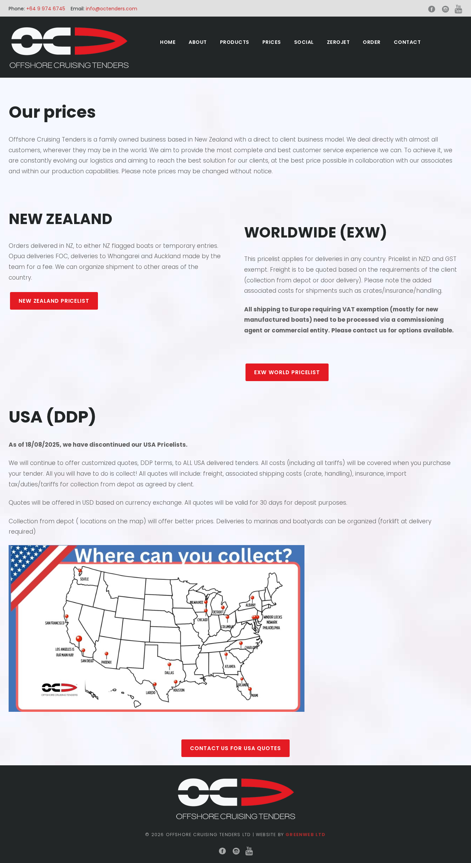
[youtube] (458, 9)
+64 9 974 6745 (45, 8)
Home (168, 42)
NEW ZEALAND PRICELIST (54, 300)
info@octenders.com (111, 8)
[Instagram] (445, 9)
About (198, 42)
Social (304, 42)
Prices (271, 42)
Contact (407, 42)
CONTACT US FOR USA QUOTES (235, 748)
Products (234, 42)
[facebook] (431, 9)
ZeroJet (338, 42)
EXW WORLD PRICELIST (287, 372)
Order (372, 42)
